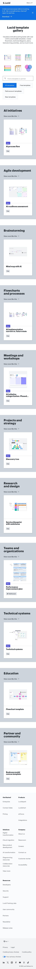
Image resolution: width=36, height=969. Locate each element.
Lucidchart (22, 808)
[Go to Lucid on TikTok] (28, 962)
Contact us (22, 852)
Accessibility (22, 865)
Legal (13, 947)
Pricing (5, 814)
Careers (21, 846)
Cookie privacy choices (11, 952)
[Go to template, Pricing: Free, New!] (18, 640)
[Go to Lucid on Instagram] (12, 962)
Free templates (25, 85)
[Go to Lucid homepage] (9, 3)
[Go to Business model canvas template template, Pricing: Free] (18, 764)
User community (8, 909)
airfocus (21, 814)
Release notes (7, 928)
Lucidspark (22, 801)
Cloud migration (8, 840)
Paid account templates (13, 91)
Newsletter (6, 922)
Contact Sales (8, 808)
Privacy (5, 947)
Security (6, 891)
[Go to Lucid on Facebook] (16, 962)
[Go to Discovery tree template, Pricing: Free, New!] (18, 450)
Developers (7, 884)
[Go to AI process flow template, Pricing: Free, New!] (18, 137)
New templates (10, 97)
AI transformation (9, 852)
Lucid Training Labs (9, 903)
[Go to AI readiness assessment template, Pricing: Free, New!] (18, 197)
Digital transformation (8, 834)
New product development (7, 846)
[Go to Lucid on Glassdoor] (24, 962)
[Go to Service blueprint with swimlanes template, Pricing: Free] (18, 514)
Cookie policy (26, 952)
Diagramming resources (7, 859)
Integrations (22, 820)
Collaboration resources (7, 865)
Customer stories (24, 858)
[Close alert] (33, 13)
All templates (9, 85)
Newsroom (22, 840)
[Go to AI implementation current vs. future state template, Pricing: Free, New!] (18, 321)
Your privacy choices (13, 956)
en (6, 941)
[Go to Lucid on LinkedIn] (4, 962)
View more (6, 871)
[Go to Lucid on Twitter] (8, 962)
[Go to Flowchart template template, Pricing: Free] (18, 700)
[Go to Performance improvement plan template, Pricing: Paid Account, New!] (18, 579)
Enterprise (6, 801)
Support (5, 897)
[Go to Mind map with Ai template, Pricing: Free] (18, 257)
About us (21, 834)
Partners (6, 915)
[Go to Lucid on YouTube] (20, 962)
